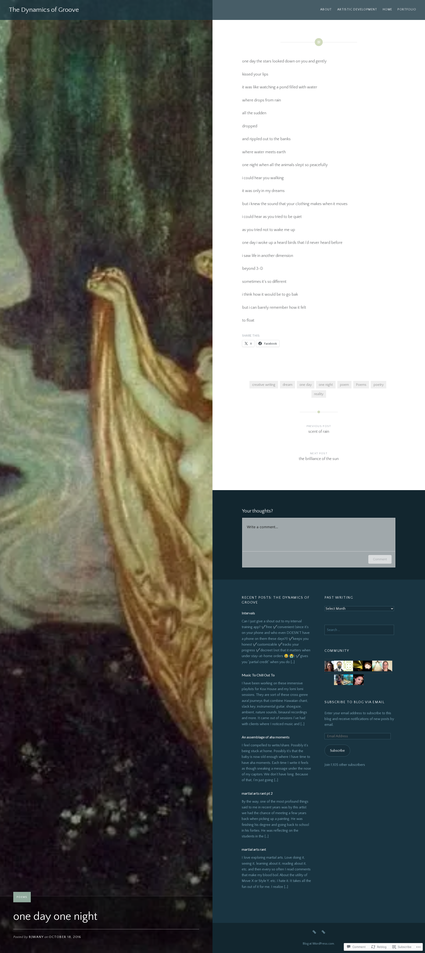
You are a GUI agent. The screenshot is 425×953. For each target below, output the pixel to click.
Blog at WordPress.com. (319, 943)
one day (305, 385)
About (326, 9)
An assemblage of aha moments (266, 737)
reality (318, 394)
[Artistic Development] (323, 932)
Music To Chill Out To (258, 675)
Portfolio (407, 9)
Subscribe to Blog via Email (354, 702)
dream (287, 385)
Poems (22, 897)
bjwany (36, 937)
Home (387, 9)
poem (344, 385)
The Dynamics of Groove (44, 10)
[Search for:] (359, 630)
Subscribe (337, 751)
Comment (380, 559)
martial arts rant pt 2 (257, 793)
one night (326, 385)
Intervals (248, 613)
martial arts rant (254, 849)
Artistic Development (357, 9)
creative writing (263, 385)
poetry (379, 385)
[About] (314, 932)
